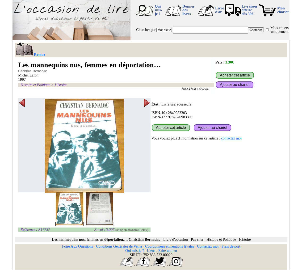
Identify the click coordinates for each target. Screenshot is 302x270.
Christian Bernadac (32, 71)
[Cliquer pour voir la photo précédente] (22, 146)
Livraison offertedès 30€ (249, 10)
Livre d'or (219, 10)
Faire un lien (167, 251)
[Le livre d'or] (126, 265)
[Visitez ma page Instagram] (176, 265)
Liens (151, 251)
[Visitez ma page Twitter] (159, 265)
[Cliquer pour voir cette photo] (69, 224)
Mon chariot (283, 10)
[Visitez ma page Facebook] (143, 265)
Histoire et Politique (35, 85)
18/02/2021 (204, 89)
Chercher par (145, 30)
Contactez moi (207, 246)
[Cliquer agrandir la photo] (84, 146)
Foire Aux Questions (77, 246)
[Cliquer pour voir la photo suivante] (147, 146)
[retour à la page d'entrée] (71, 39)
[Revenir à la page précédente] (24, 49)
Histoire (61, 85)
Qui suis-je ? (158, 10)
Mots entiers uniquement (279, 30)
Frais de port (231, 246)
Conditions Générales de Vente (119, 246)
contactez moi (231, 138)
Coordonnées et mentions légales (169, 246)
